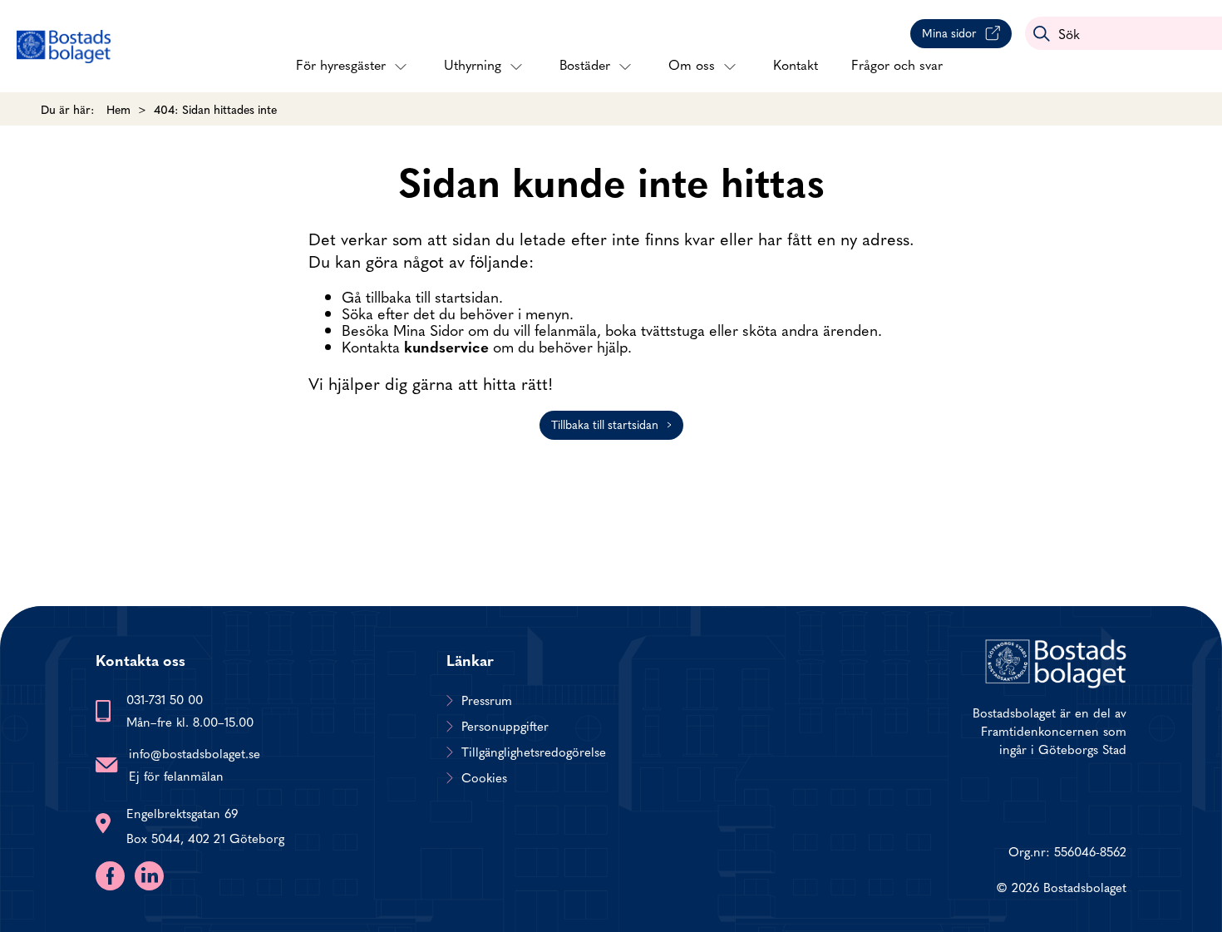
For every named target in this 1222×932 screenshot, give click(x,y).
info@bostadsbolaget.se (194, 753)
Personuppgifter (505, 725)
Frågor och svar (897, 64)
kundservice (446, 346)
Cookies (484, 777)
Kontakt (795, 64)
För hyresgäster (341, 64)
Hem (118, 109)
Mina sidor (949, 32)
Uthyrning (472, 64)
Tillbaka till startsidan (604, 424)
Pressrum (486, 700)
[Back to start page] (64, 46)
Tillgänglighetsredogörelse (533, 751)
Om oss (691, 64)
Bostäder (584, 64)
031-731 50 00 (164, 699)
